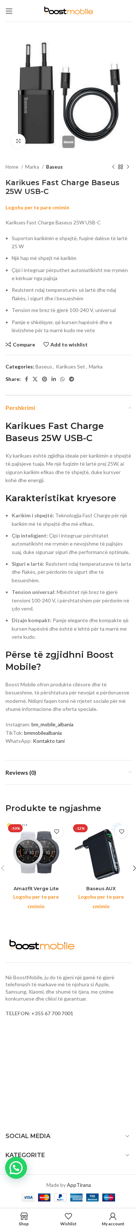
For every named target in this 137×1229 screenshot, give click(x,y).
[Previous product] (113, 167)
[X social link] (35, 379)
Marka (32, 167)
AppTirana (79, 1185)
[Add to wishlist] (56, 831)
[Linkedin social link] (53, 379)
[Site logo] (68, 10)
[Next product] (128, 167)
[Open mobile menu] (9, 11)
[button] (16, 1168)
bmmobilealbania (43, 733)
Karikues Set (70, 366)
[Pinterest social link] (44, 379)
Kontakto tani (49, 741)
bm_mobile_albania (52, 724)
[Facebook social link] (26, 379)
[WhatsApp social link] (62, 379)
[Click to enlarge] (18, 141)
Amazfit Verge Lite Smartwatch (36, 891)
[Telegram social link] (71, 379)
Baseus (54, 167)
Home (12, 167)
